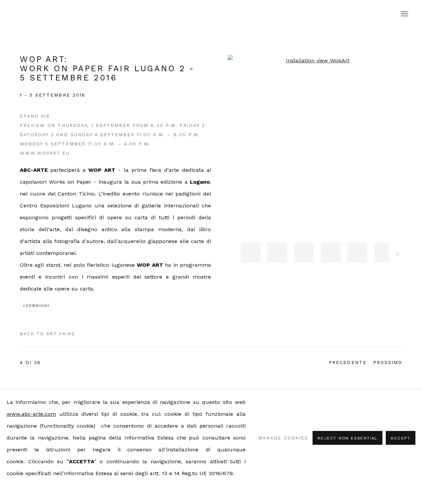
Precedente (347, 362)
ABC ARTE (211, 14)
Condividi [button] (37, 306)
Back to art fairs (47, 333)
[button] (250, 252)
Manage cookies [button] (283, 437)
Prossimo (397, 254)
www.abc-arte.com (31, 414)
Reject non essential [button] (347, 438)
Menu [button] (404, 14)
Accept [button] (400, 438)
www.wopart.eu (45, 153)
